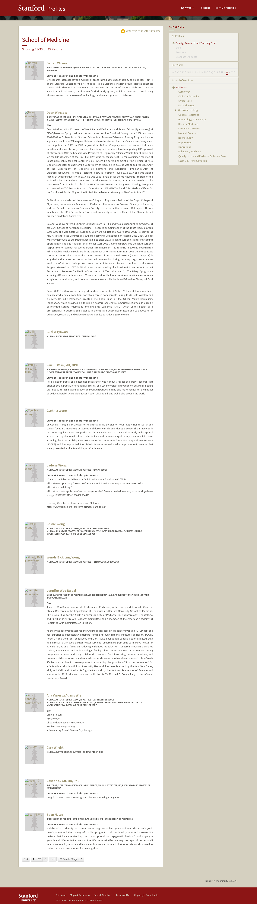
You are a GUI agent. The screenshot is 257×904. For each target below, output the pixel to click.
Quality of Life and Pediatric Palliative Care (202, 156)
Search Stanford (103, 895)
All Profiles (178, 36)
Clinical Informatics (188, 96)
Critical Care (185, 101)
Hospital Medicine (188, 124)
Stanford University (34, 897)
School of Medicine (182, 80)
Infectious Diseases (189, 128)
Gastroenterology (188, 110)
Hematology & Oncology (192, 119)
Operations (184, 147)
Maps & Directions (80, 895)
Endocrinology (186, 105)
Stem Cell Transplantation (192, 160)
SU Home (61, 895)
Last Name (177, 65)
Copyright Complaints (146, 895)
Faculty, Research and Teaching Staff (196, 43)
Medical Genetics (188, 133)
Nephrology (185, 142)
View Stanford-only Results (142, 31)
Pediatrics (181, 87)
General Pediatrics (188, 114)
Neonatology (185, 137)
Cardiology (184, 91)
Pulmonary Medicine (189, 151)
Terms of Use (123, 895)
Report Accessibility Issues (221, 881)
